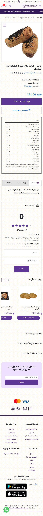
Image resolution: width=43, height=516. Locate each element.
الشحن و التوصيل (31, 439)
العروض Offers (31, 457)
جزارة (31, 464)
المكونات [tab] (20, 183)
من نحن (11, 429)
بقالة (31, 460)
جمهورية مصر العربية (31, 1)
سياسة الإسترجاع (31, 436)
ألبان (31, 454)
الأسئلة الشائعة (11, 443)
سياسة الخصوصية (11, 436)
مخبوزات (32, 470)
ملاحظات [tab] (8, 183)
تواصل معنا (11, 439)
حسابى (31, 433)
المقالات (11, 433)
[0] (2, 6)
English (14, 1)
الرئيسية (39, 18)
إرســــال (21, 382)
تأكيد (21, 269)
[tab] (35, 183)
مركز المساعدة (31, 429)
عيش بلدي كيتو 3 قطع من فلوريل (31, 308)
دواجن (32, 467)
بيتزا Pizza (28, 86)
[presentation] (8, 280)
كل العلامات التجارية (11, 454)
